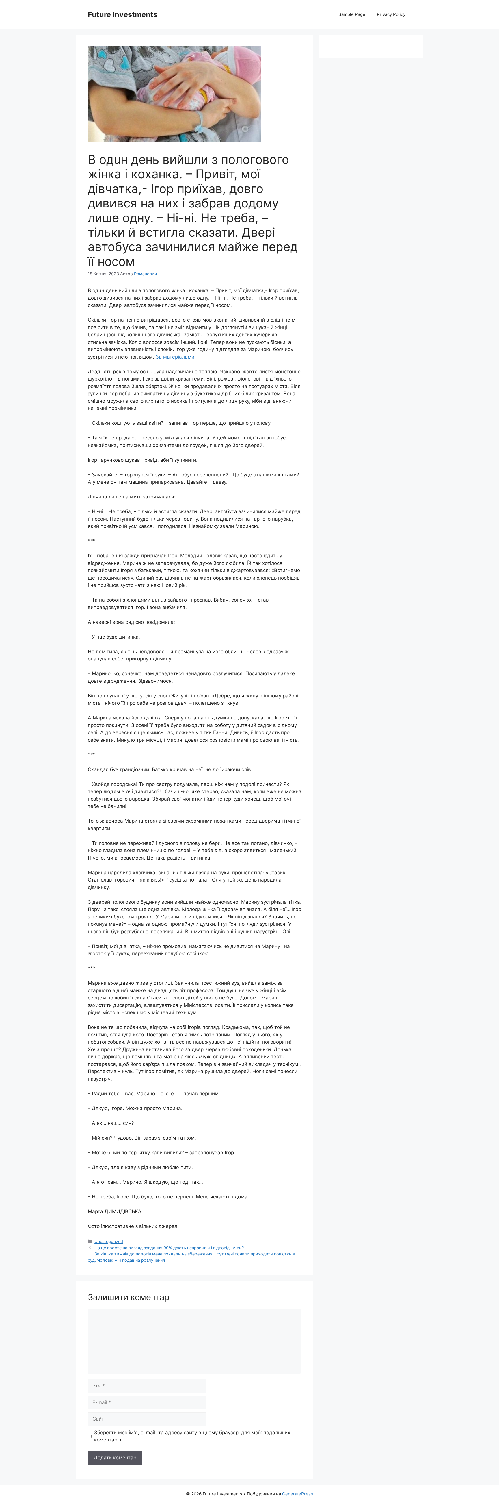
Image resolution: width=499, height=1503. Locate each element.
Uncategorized (108, 1241)
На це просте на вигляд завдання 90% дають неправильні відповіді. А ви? (169, 1247)
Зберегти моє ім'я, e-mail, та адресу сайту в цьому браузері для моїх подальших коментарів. (192, 1436)
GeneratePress (297, 1494)
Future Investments (122, 14)
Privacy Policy (391, 14)
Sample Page (351, 14)
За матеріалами (175, 357)
